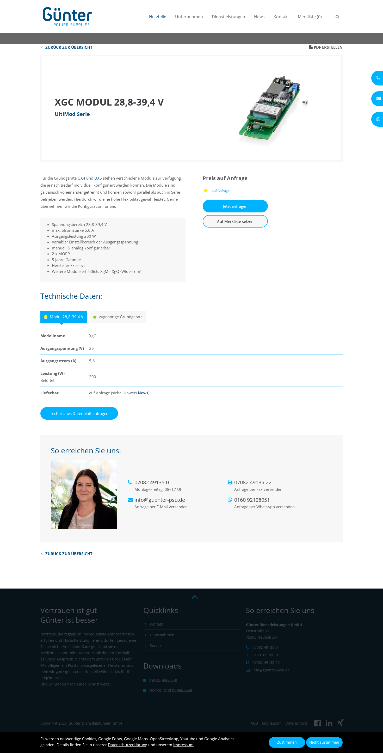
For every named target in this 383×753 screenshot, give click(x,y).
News (143, 392)
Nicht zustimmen (324, 742)
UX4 (81, 178)
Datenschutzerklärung (127, 744)
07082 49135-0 (151, 482)
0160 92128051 (252, 499)
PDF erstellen (328, 47)
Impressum (183, 744)
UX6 (98, 178)
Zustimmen (287, 742)
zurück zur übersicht (68, 47)
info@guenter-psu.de (159, 499)
